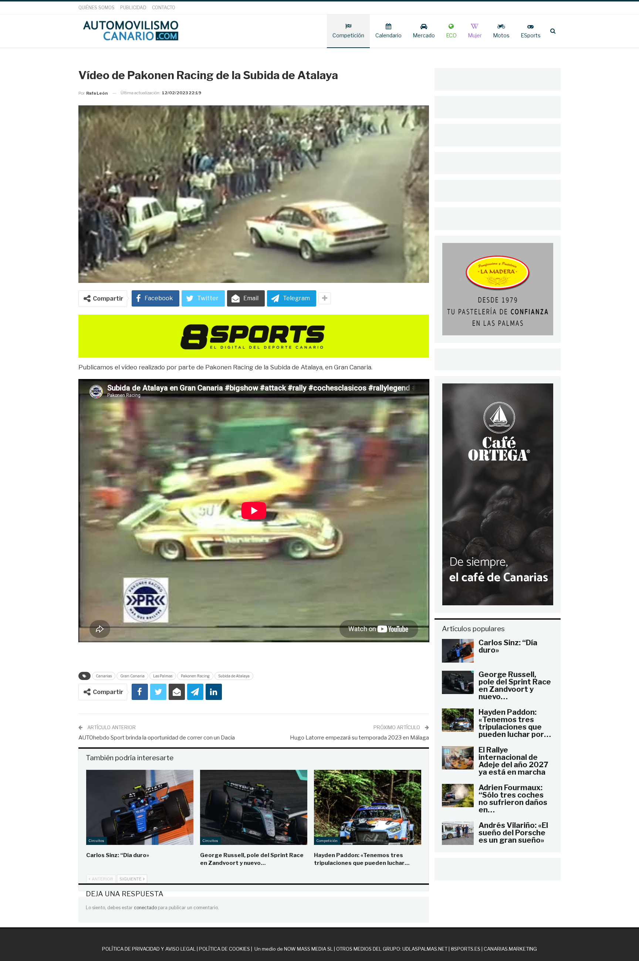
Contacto (163, 7)
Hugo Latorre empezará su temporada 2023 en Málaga (359, 737)
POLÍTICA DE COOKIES (224, 949)
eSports (531, 35)
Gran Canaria (132, 676)
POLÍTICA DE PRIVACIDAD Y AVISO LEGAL (149, 949)
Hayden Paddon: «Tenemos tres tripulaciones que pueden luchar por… (515, 723)
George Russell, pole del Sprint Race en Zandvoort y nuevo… (515, 685)
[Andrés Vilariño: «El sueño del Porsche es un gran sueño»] (458, 833)
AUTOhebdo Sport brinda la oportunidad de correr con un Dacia (156, 737)
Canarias (104, 676)
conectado (145, 907)
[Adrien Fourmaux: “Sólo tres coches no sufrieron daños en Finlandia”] (458, 796)
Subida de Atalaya (234, 676)
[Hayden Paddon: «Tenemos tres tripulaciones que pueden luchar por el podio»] (367, 807)
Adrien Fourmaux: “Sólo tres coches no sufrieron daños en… (513, 798)
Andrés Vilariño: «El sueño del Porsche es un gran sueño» (513, 833)
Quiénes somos (96, 7)
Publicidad (133, 7)
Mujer (475, 35)
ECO (451, 35)
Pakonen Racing (195, 676)
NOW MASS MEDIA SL (308, 949)
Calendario (388, 35)
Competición (348, 35)
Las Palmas (162, 676)
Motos (501, 35)
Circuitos (96, 841)
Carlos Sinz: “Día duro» (508, 646)
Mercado (424, 35)
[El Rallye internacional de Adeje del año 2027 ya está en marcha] (458, 758)
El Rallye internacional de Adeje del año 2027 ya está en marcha (513, 760)
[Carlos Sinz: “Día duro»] (139, 807)
